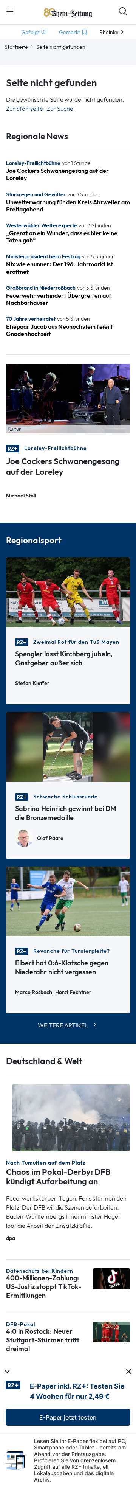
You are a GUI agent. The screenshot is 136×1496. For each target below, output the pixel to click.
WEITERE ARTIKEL (63, 1025)
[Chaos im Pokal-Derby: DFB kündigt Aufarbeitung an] (71, 1117)
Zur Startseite (24, 109)
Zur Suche (60, 109)
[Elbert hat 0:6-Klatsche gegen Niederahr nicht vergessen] (68, 901)
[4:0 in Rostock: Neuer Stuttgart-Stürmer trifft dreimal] (111, 1331)
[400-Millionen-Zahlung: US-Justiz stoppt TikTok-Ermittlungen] (111, 1278)
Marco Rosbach (33, 992)
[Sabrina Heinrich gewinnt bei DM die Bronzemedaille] (68, 746)
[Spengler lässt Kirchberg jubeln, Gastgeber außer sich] (68, 591)
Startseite (16, 46)
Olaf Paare (50, 838)
